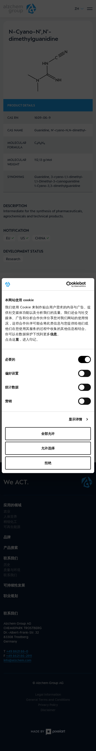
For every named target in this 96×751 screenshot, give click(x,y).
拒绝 (48, 463)
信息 (53, 334)
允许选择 (48, 448)
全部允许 (48, 433)
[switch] (84, 373)
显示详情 (75, 419)
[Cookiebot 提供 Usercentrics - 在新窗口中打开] (71, 284)
